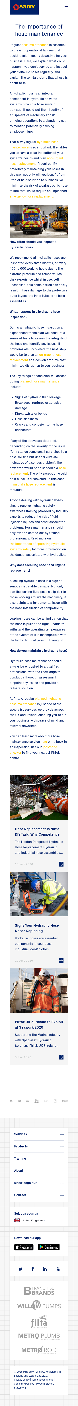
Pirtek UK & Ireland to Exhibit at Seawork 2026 (39, 1025)
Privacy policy (21, 1380)
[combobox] (39, 1220)
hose (25, 45)
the (12, 544)
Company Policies (24, 1384)
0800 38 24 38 (56, 5)
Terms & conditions (42, 1380)
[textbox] (26, 1220)
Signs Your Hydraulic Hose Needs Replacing (37, 928)
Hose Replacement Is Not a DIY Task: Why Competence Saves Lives (37, 835)
